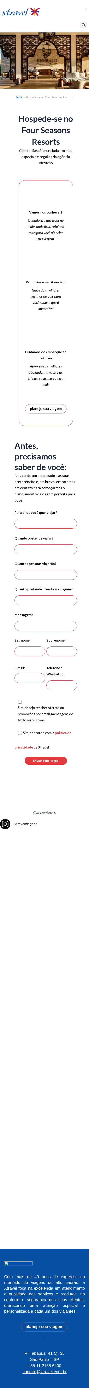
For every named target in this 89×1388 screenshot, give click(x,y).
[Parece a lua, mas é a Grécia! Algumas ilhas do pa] (63, 923)
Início (19, 97)
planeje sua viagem (46, 408)
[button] (86, 9)
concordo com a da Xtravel (42, 740)
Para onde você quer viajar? (35, 512)
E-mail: (19, 668)
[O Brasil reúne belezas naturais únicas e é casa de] (81, 1039)
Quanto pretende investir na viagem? (43, 589)
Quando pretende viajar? (33, 538)
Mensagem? (23, 615)
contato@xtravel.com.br (45, 1372)
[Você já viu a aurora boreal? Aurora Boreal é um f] (44, 1036)
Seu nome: (22, 640)
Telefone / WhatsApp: (55, 671)
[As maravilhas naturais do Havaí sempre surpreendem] (8, 883)
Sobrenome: (55, 640)
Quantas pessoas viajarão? (35, 564)
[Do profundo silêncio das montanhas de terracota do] (26, 997)
